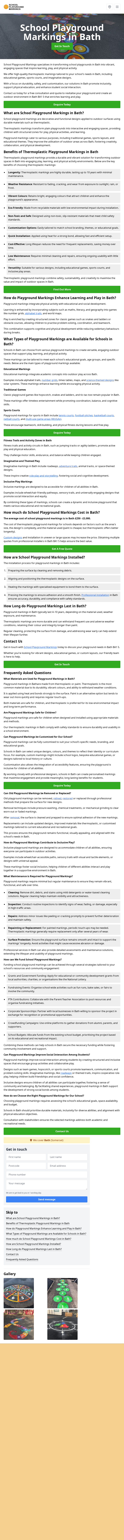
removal (14, 817)
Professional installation (95, 595)
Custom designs (13, 537)
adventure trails (68, 466)
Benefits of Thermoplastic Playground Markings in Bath (38, 1223)
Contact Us (62, 1131)
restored (68, 798)
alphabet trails (33, 313)
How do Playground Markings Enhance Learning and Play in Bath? (44, 1228)
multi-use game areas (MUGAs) (43, 419)
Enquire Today (62, 104)
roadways (66, 1073)
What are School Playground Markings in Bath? (33, 1218)
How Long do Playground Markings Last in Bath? (34, 1249)
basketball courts (104, 415)
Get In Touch (62, 46)
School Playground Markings (40, 647)
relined (57, 798)
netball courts (12, 419)
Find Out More (62, 289)
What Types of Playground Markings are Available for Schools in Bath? (46, 1233)
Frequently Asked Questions (22, 1259)
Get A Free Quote (62, 548)
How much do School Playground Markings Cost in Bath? (38, 1238)
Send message (46, 1199)
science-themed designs (100, 380)
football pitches (84, 415)
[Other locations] (109, 7)
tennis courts (66, 415)
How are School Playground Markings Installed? (33, 1244)
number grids (49, 380)
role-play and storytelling (43, 475)
